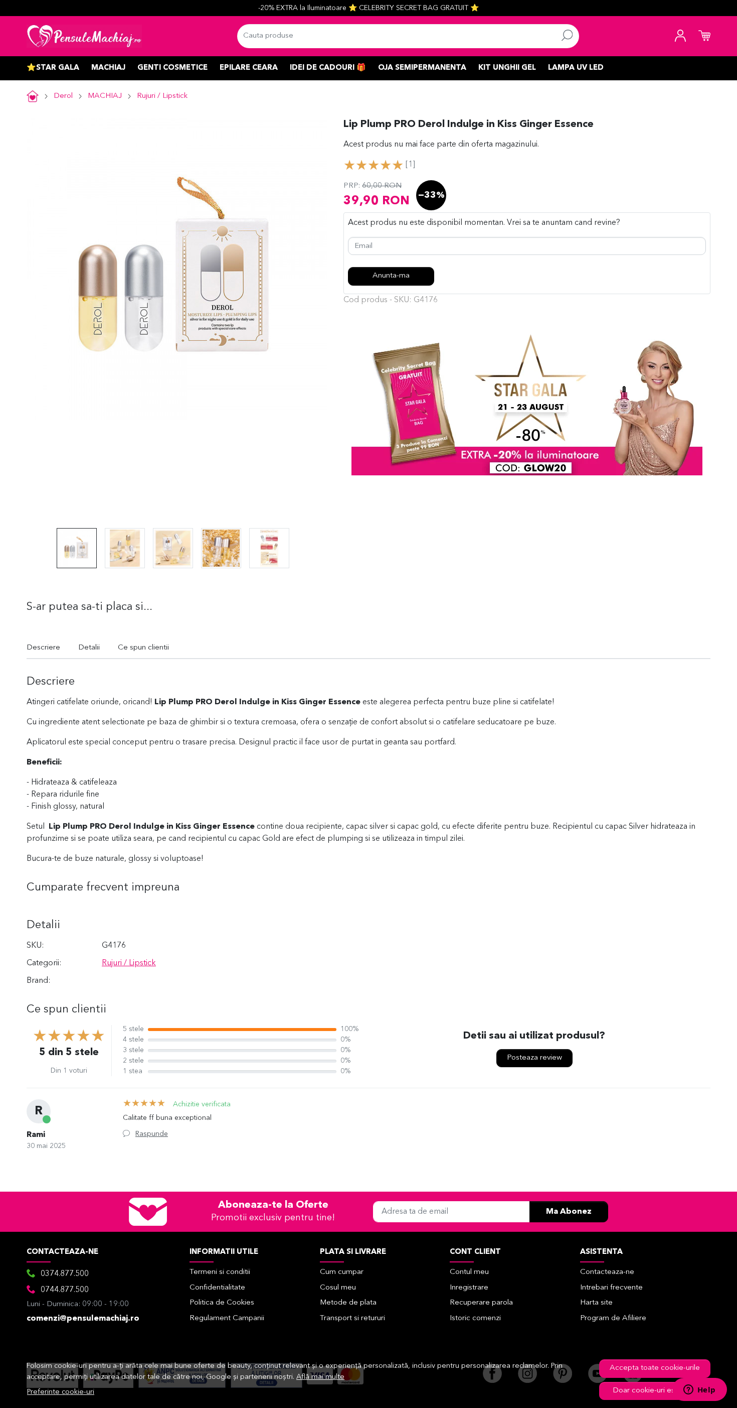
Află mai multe (320, 1377)
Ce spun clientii (143, 648)
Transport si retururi (352, 1318)
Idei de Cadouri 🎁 (328, 68)
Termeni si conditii (220, 1272)
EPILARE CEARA (249, 68)
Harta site (596, 1303)
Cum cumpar (341, 1272)
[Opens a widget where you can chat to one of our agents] (699, 1390)
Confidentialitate (217, 1288)
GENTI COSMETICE (172, 68)
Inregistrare (469, 1288)
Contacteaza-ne (607, 1272)
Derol (63, 96)
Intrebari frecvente (611, 1288)
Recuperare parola (481, 1303)
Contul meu (469, 1272)
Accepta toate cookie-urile (655, 1368)
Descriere (43, 648)
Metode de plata (348, 1303)
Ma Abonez (569, 1212)
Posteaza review (534, 1058)
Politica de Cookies (222, 1303)
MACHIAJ (108, 68)
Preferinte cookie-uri (60, 1392)
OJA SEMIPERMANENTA (422, 68)
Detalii (89, 648)
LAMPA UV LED (576, 68)
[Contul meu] (680, 36)
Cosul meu (338, 1288)
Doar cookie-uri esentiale (655, 1390)
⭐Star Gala (53, 68)
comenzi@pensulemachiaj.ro (83, 1319)
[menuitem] (77, 548)
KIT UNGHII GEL (507, 68)
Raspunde (151, 1133)
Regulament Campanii (227, 1318)
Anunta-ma (391, 276)
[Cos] (704, 36)
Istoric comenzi (475, 1318)
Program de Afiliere (613, 1318)
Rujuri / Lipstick (162, 96)
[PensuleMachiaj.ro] (84, 36)
